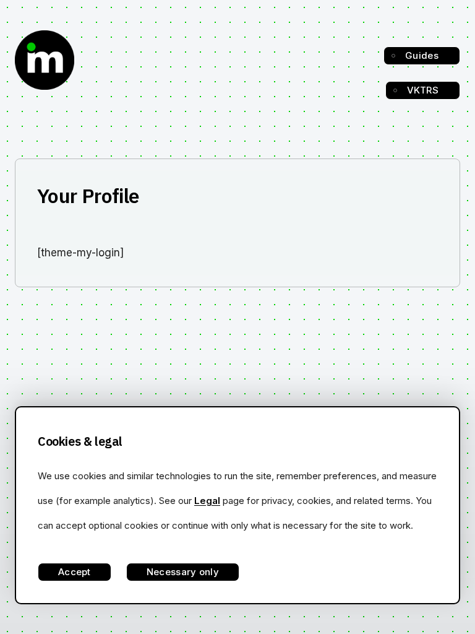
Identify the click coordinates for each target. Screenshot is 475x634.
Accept (74, 572)
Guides (422, 55)
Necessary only (183, 572)
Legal (207, 500)
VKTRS (423, 90)
